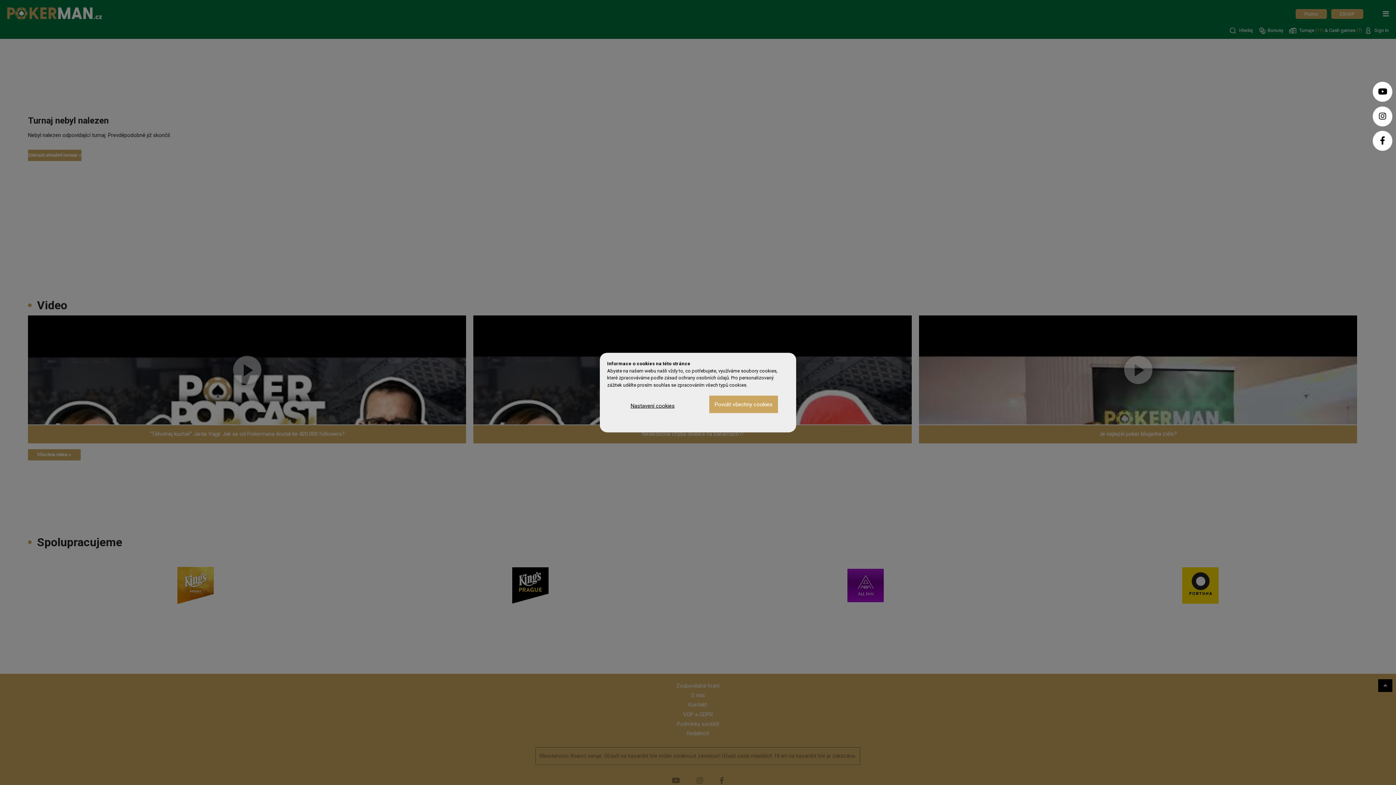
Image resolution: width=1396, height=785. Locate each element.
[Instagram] (1382, 116)
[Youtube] (1382, 92)
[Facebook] (1382, 141)
